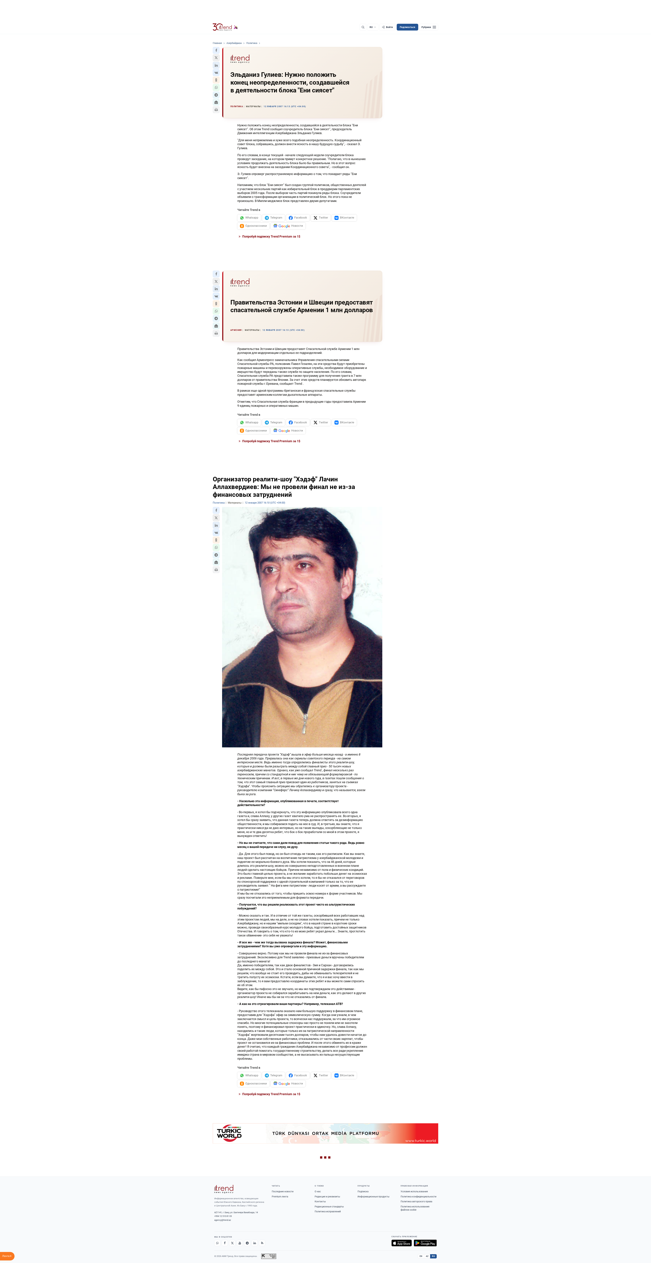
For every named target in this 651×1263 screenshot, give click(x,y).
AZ (427, 1256)
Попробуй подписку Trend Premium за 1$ (271, 236)
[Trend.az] (225, 27)
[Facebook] (225, 1243)
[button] (216, 50)
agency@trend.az (222, 1220)
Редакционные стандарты (329, 1206)
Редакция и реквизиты (327, 1196)
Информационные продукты (373, 1196)
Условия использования (414, 1191)
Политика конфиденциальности (418, 1196)
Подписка (363, 1191)
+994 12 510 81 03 (223, 1216)
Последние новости (282, 1191)
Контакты (320, 1201)
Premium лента (280, 1196)
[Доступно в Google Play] (425, 1243)
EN (421, 1256)
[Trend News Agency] (223, 1189)
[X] (232, 1243)
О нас (318, 1191)
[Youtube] (240, 1243)
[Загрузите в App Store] (401, 1243)
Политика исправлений (328, 1211)
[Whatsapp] (217, 1243)
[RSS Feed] (262, 1243)
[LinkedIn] (255, 1243)
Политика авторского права (416, 1201)
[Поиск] (363, 27)
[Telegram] (247, 1243)
